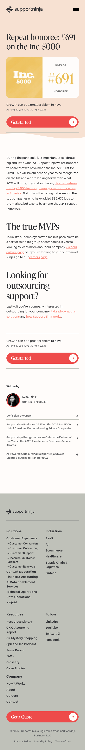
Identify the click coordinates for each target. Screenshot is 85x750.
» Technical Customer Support (21, 559)
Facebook (53, 640)
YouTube (52, 627)
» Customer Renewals (21, 566)
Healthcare (53, 556)
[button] (74, 9)
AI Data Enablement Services (20, 584)
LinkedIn (52, 621)
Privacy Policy (22, 741)
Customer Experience (21, 538)
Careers (12, 696)
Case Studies (15, 668)
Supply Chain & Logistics (56, 565)
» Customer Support (20, 553)
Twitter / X (53, 633)
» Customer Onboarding (22, 548)
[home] (25, 9)
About (10, 690)
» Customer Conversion (22, 543)
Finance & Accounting (22, 577)
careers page (38, 257)
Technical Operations (21, 592)
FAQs (10, 656)
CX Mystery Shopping (21, 638)
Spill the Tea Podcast (21, 644)
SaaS (49, 538)
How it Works (15, 683)
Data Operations (18, 597)
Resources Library (19, 621)
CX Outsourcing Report (17, 630)
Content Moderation (21, 572)
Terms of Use (63, 741)
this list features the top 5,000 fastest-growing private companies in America (41, 188)
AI (47, 544)
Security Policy (43, 741)
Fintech (51, 573)
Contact (12, 702)
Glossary (12, 662)
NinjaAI (11, 602)
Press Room (15, 650)
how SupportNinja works (43, 316)
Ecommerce (54, 550)
